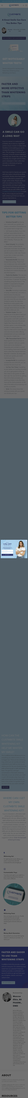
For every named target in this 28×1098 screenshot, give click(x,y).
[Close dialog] (26, 540)
